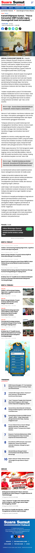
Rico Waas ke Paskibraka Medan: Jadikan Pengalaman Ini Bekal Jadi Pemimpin (15, 510)
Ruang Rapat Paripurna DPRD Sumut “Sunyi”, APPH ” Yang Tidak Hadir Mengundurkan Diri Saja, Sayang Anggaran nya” (19, 418)
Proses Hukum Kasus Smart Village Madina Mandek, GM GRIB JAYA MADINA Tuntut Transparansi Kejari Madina (19, 427)
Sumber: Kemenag (17, 375)
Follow (29, 229)
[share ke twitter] (6, 29)
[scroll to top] (32, 543)
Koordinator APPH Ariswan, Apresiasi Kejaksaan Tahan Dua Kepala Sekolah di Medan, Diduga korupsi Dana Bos (19, 444)
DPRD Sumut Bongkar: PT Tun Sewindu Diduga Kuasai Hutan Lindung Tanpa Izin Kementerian (20, 386)
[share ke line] (17, 29)
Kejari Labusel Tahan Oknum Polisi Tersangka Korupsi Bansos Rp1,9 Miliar (18, 460)
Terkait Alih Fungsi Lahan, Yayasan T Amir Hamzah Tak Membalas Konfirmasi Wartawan (19, 394)
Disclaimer (7, 544)
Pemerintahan (19, 8)
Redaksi (4, 23)
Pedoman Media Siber (20, 541)
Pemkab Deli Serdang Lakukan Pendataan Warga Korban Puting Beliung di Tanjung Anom (11, 323)
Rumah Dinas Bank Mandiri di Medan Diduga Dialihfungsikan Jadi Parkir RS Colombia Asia (20, 409)
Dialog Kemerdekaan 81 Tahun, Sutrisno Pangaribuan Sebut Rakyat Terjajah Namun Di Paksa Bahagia (17, 493)
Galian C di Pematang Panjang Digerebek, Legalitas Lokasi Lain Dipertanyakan (11, 292)
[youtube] (23, 537)
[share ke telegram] (13, 29)
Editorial (29, 8)
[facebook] (12, 537)
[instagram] (19, 537)
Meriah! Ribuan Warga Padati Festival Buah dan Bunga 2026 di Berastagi (18, 452)
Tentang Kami (18, 544)
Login (28, 544)
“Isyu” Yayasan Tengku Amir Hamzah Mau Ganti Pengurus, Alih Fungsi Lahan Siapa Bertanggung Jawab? (19, 402)
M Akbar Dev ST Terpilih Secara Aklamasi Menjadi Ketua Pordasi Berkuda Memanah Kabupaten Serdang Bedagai (11, 333)
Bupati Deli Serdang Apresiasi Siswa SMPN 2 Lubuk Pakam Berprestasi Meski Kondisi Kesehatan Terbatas (10, 312)
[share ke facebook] (3, 29)
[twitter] (15, 537)
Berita (11, 8)
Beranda (4, 8)
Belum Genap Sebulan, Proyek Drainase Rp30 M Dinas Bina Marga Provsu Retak (10, 301)
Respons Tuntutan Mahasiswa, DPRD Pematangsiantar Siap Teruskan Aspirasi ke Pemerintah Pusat (19, 435)
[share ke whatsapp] (10, 29)
